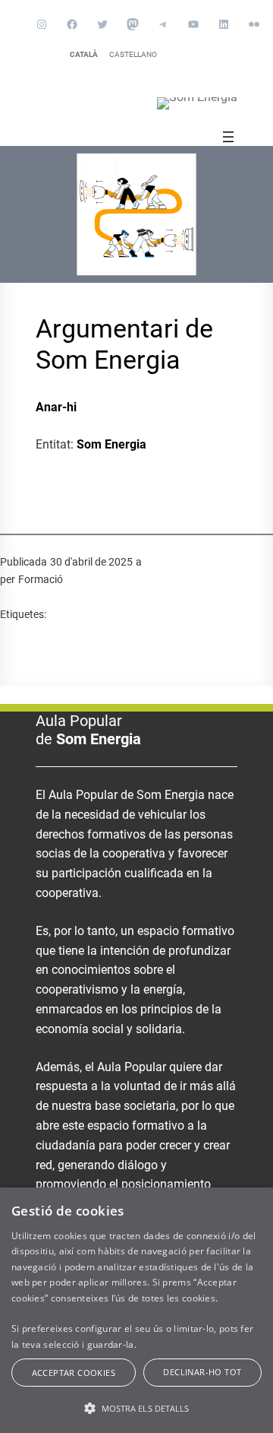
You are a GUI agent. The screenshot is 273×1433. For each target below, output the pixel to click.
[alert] (136, 1310)
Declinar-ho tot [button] (202, 1372)
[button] (136, 1408)
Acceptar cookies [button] (73, 1372)
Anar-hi (56, 407)
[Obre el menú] (228, 137)
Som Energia (111, 444)
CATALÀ (84, 54)
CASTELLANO (133, 54)
